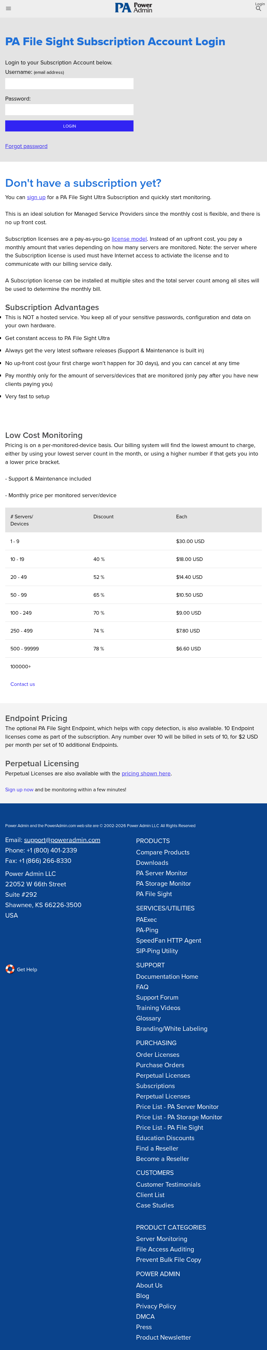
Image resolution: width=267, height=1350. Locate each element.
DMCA (145, 1316)
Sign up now (19, 789)
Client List (150, 1194)
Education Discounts (165, 1137)
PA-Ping (147, 929)
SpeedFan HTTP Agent (168, 940)
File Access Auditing (165, 1249)
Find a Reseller (157, 1148)
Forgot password (26, 146)
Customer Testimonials (168, 1184)
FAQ (142, 986)
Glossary (148, 1018)
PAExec (146, 919)
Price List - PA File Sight (169, 1127)
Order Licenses (157, 1054)
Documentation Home (167, 976)
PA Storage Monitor (163, 883)
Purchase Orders (160, 1065)
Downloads (152, 862)
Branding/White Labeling (171, 1028)
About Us (149, 1285)
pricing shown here (146, 773)
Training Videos (158, 1007)
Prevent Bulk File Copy (168, 1259)
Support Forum (157, 997)
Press (144, 1326)
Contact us (22, 684)
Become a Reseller (162, 1158)
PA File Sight (154, 893)
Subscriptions (155, 1085)
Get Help (26, 969)
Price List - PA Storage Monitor (179, 1117)
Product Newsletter (163, 1337)
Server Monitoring (161, 1238)
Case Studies (155, 1205)
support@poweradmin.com (62, 839)
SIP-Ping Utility (157, 950)
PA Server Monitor (162, 873)
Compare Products (163, 852)
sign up (36, 197)
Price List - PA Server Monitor (177, 1106)
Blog (142, 1295)
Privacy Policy (156, 1306)
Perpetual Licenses (163, 1075)
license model (129, 239)
